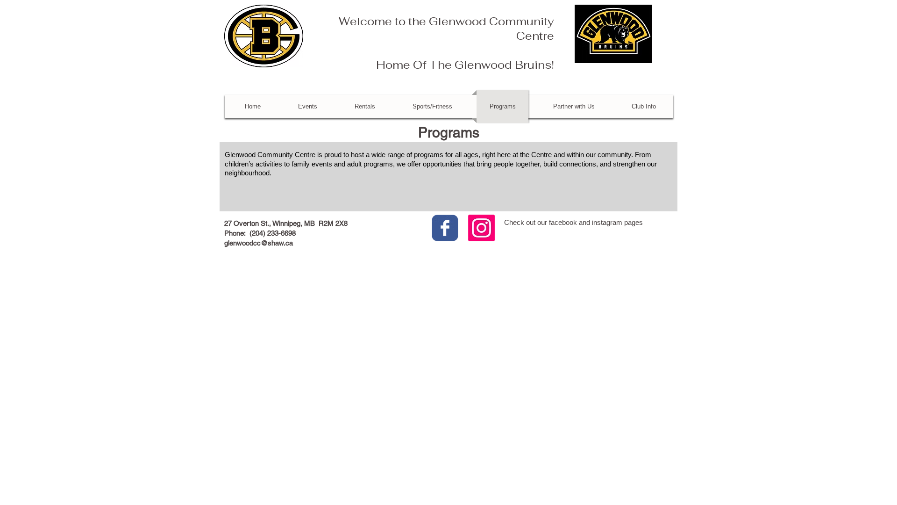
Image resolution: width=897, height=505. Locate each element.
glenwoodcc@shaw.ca (258, 243)
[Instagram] (481, 228)
